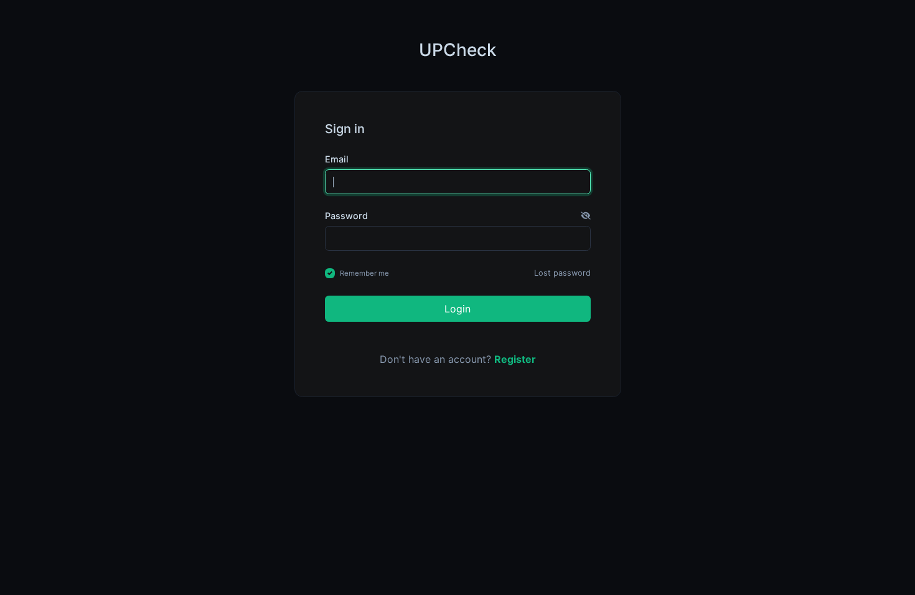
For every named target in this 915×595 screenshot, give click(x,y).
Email (337, 159)
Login (457, 308)
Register (515, 359)
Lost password (562, 273)
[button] (586, 216)
